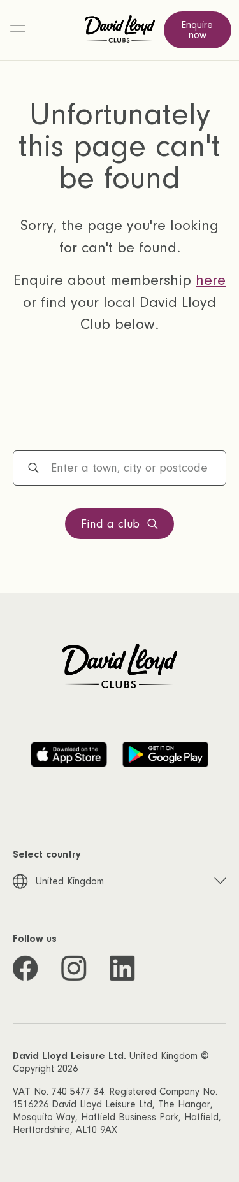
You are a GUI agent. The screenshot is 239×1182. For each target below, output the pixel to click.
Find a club (110, 524)
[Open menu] (18, 30)
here (211, 280)
